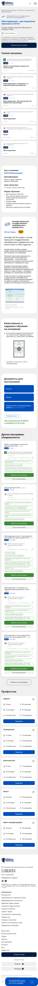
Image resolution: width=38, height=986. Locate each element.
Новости (4, 939)
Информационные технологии (11, 900)
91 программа (27, 715)
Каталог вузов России (8, 933)
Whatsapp (17, 969)
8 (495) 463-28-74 (9, 871)
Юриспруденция (6, 11)
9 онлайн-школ (11, 715)
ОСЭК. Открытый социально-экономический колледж (16, 544)
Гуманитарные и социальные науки (13, 898)
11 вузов (9, 735)
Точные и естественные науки (11, 923)
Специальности (29, 10)
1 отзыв (11, 448)
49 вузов (9, 797)
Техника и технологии (8, 920)
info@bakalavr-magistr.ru (9, 878)
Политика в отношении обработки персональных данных (16, 975)
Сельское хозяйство (8, 909)
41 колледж (10, 741)
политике (20, 983)
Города (3, 936)
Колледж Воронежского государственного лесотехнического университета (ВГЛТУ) (20, 452)
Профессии (5, 950)
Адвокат (6, 699)
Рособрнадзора (11, 363)
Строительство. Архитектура (11, 914)
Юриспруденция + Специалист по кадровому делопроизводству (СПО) (16, 588)
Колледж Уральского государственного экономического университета (18, 16)
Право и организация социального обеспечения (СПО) (16, 445)
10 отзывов (12, 540)
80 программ (26, 704)
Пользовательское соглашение (9, 977)
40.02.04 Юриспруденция (13, 173)
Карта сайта (5, 931)
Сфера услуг (5, 917)
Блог (3, 947)
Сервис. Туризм (6, 911)
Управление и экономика (9, 925)
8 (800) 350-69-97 (9, 870)
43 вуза (8, 704)
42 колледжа (10, 710)
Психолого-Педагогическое (10, 906)
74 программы (27, 766)
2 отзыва (11, 490)
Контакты (4, 945)
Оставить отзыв (19, 954)
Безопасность (6, 895)
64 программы (27, 833)
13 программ (26, 735)
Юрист (6, 791)
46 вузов (9, 828)
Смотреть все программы (19, 682)
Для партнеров (6, 942)
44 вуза (8, 766)
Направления (6, 892)
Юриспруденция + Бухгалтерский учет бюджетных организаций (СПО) (17, 636)
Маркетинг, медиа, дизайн (10, 903)
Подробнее (19, 721)
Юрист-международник (12, 822)
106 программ (27, 839)
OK (32, 982)
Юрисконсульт (9, 760)
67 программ (26, 710)
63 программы (27, 741)
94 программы (27, 797)
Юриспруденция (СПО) (12, 488)
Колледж (21, 10)
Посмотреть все (11, 416)
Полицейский (8, 730)
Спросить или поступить (19, 45)
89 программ (26, 828)
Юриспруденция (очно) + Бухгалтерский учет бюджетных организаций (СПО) (18, 537)
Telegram (17, 964)
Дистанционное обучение (9, 10)
